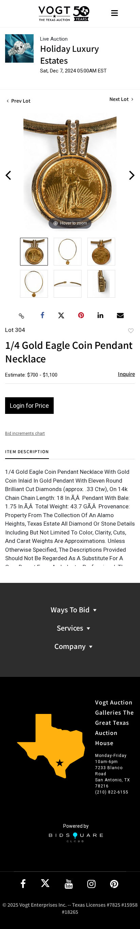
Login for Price (29, 405)
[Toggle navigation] (114, 13)
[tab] (27, 454)
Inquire (126, 373)
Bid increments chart (25, 433)
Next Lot (119, 99)
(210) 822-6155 (111, 792)
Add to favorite (131, 330)
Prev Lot (20, 100)
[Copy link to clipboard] (22, 316)
